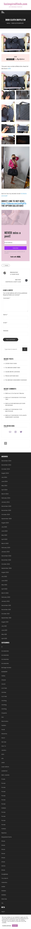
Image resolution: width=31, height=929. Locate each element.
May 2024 (4, 485)
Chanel (3, 680)
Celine (3, 676)
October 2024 (5, 469)
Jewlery (3, 750)
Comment (6, 298)
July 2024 (4, 477)
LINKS (3, 762)
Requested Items (6, 837)
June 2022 (4, 580)
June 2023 (4, 531)
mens (6, 265)
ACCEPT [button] (15, 925)
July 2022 (4, 576)
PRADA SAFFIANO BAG (12, 376)
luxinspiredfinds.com (15, 4)
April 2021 (4, 638)
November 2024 (6, 465)
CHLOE (3, 684)
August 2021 (4, 622)
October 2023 (5, 514)
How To (3, 746)
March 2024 (5, 494)
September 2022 (6, 568)
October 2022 (5, 564)
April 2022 (4, 589)
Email (5, 323)
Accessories (5, 651)
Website (5, 331)
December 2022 (6, 556)
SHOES (3, 866)
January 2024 (5, 502)
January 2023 (5, 552)
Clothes (3, 692)
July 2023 (4, 527)
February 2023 (5, 547)
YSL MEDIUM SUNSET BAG (12, 367)
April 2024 (4, 490)
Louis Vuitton (5, 767)
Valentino (4, 882)
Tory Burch (4, 878)
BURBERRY (4, 672)
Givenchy (4, 734)
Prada (3, 779)
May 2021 (4, 634)
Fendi (3, 729)
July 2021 (4, 626)
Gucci (3, 738)
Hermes (3, 742)
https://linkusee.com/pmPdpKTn (13, 203)
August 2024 (5, 473)
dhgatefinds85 (21, 59)
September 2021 (6, 618)
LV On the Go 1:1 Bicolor (17, 393)
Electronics (4, 721)
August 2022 (5, 572)
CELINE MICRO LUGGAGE (12, 372)
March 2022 (5, 593)
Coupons (4, 713)
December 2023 (6, 506)
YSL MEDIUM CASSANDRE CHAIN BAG (16, 380)
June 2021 (4, 630)
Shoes (3, 841)
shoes (3, 862)
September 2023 (6, 519)
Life (2, 758)
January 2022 (5, 601)
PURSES (3, 808)
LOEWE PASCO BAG (11, 363)
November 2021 (6, 609)
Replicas (3, 833)
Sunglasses (4, 874)
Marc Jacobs (5, 775)
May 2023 (4, 535)
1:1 (1, 647)
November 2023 (6, 510)
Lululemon (4, 771)
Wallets (3, 891)
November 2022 (6, 560)
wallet (3, 886)
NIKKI (6, 393)
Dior (15, 56)
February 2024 (5, 498)
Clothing (3, 700)
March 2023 (5, 543)
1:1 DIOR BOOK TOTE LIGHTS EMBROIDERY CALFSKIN (15, 416)
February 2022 (5, 597)
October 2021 (5, 614)
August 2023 (5, 523)
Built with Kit (16, 256)
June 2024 (4, 481)
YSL (2, 903)
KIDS (2, 754)
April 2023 (4, 539)
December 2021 (6, 605)
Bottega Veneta (6, 667)
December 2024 (6, 461)
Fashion (3, 725)
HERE (9, 68)
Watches (4, 899)
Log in (3, 911)
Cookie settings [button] (6, 925)
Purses (3, 783)
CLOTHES (4, 688)
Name (5, 315)
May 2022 (4, 585)
